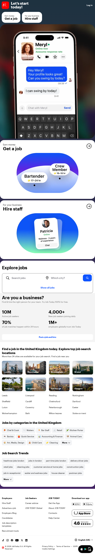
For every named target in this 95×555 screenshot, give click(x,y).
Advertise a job (9, 508)
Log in (90, 5)
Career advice (31, 503)
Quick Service (27, 436)
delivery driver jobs (79, 460)
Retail (59, 430)
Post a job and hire (47, 337)
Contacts (52, 513)
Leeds (5, 395)
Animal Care (76, 436)
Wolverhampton (9, 413)
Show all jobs (48, 287)
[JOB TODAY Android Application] (88, 504)
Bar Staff (45, 430)
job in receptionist (12, 473)
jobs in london (35, 460)
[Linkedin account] (26, 540)
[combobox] (25, 278)
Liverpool (29, 395)
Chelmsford (54, 401)
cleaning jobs (23, 467)
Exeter (75, 407)
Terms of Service (63, 546)
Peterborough (55, 407)
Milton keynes (55, 413)
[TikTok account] (3, 540)
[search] (87, 277)
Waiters (30, 430)
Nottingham (78, 395)
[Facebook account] (12, 540)
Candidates (7, 518)
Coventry (29, 407)
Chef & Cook (13, 430)
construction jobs (75, 467)
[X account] (22, 540)
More (64, 442)
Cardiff (28, 401)
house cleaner (58, 473)
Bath (27, 413)
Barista (10, 436)
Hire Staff (6, 503)
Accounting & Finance (52, 436)
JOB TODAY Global (33, 508)
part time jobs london (56, 460)
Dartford (76, 401)
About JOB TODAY (56, 508)
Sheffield (6, 401)
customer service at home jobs (48, 467)
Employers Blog (9, 513)
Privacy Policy (47, 546)
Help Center (54, 518)
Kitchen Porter (76, 430)
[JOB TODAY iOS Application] (76, 504)
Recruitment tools (10, 531)
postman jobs (75, 473)
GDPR (75, 546)
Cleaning (53, 442)
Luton (5, 407)
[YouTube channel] (17, 540)
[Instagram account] (7, 540)
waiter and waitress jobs (36, 473)
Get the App (54, 503)
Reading (53, 395)
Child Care (37, 442)
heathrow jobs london (14, 460)
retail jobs (8, 467)
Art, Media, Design (15, 442)
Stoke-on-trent (79, 413)
